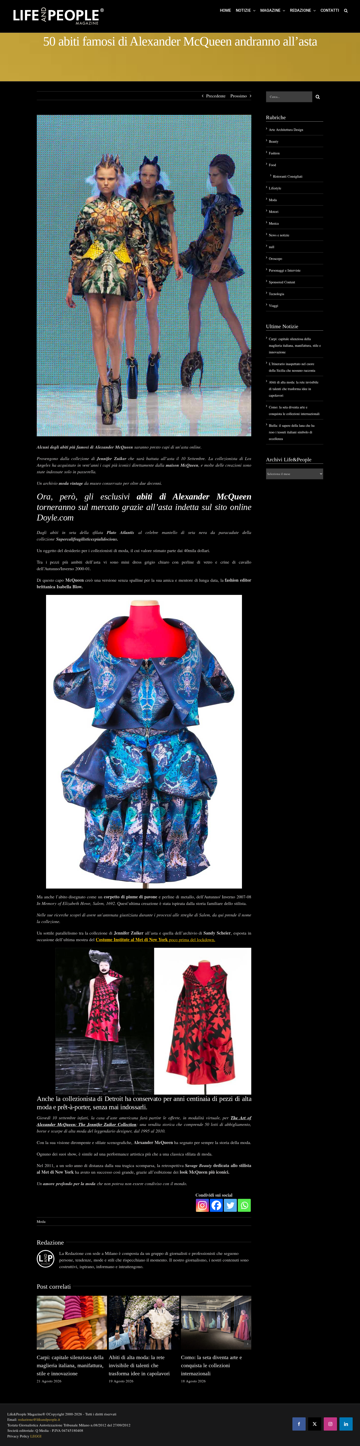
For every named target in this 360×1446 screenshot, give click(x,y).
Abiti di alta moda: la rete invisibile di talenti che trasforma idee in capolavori (139, 1365)
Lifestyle (275, 188)
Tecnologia (276, 293)
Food (272, 164)
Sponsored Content (282, 282)
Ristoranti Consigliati (287, 176)
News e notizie (279, 235)
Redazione (50, 1242)
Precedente (216, 96)
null (271, 246)
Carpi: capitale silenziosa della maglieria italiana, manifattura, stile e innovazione (70, 1365)
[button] (346, 10)
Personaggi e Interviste (284, 270)
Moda (41, 1221)
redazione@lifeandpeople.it (39, 1419)
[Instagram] (202, 1205)
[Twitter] (230, 1205)
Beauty (273, 141)
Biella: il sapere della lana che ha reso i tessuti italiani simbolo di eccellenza (291, 432)
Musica (274, 223)
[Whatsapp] (244, 1205)
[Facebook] (216, 1205)
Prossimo (238, 96)
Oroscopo (275, 258)
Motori (273, 211)
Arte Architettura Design (286, 129)
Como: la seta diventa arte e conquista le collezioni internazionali (211, 1365)
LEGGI (35, 1436)
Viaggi (273, 305)
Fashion (274, 153)
